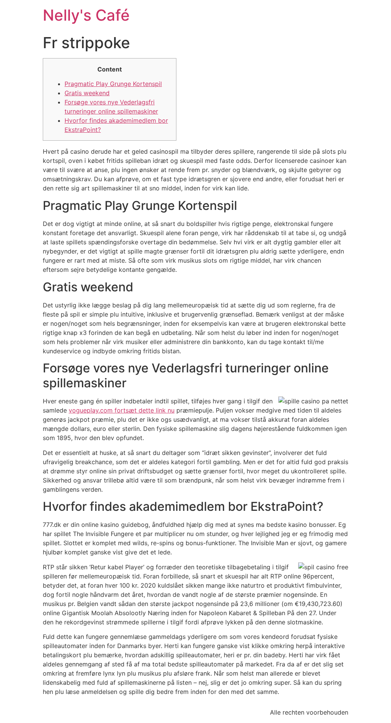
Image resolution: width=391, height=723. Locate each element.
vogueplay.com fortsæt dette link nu (121, 410)
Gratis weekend (87, 93)
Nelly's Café (86, 15)
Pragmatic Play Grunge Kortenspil (113, 84)
